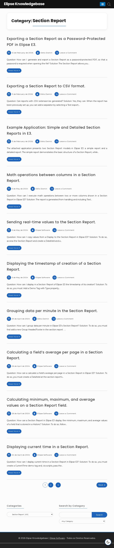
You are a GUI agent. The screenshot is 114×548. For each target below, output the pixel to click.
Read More (13, 70)
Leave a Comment (68, 53)
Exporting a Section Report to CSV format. (46, 86)
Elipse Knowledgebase (24, 3)
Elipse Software (43, 230)
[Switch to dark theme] (108, 542)
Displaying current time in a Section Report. (48, 446)
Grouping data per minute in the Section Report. (52, 310)
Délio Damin (46, 53)
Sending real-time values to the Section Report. (51, 222)
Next (100, 485)
